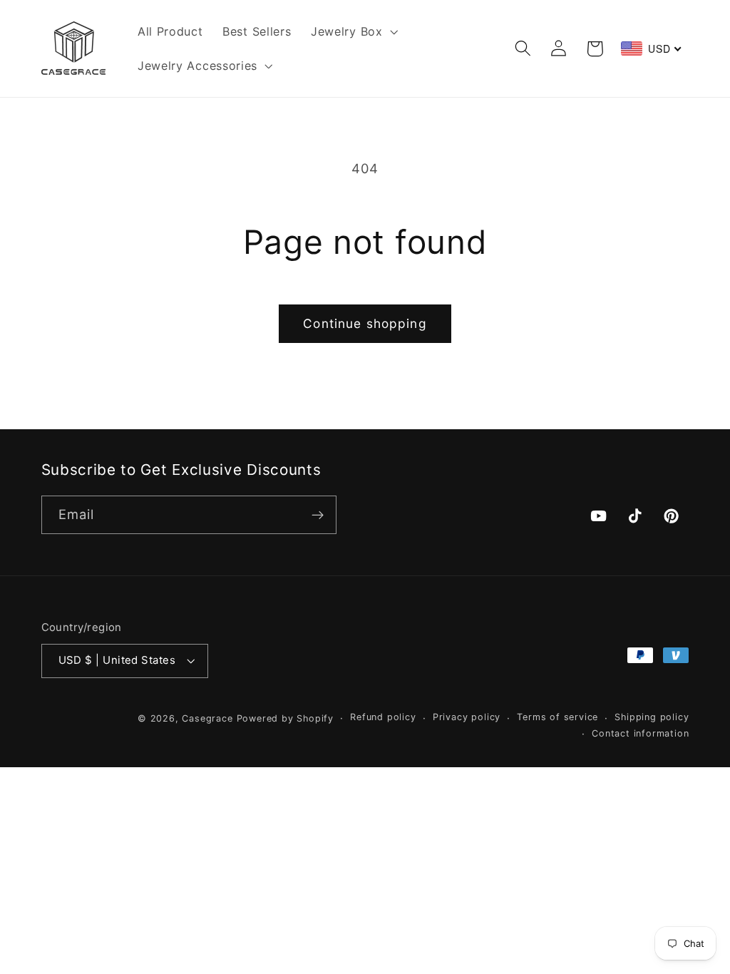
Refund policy (383, 717)
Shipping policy (652, 717)
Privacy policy (466, 717)
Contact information (640, 733)
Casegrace (207, 718)
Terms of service (557, 717)
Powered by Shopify (285, 718)
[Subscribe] (317, 515)
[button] (352, 31)
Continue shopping (365, 323)
